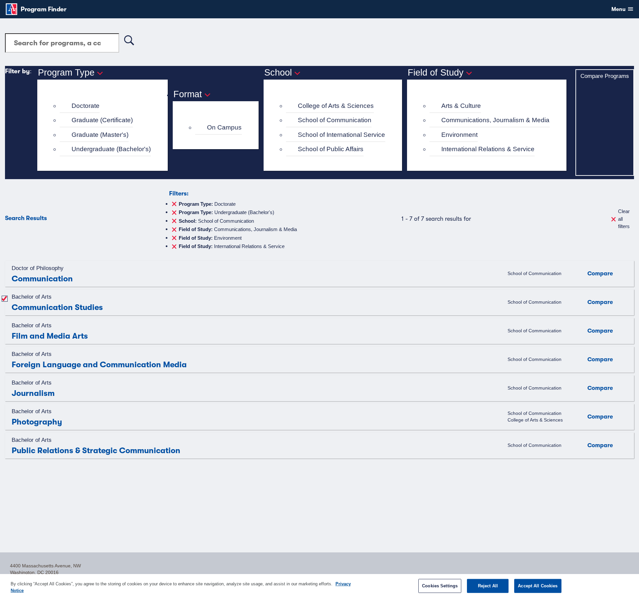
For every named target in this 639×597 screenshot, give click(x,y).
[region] (319, 585)
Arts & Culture (461, 105)
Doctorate (86, 105)
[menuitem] (105, 106)
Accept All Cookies (537, 585)
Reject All (488, 585)
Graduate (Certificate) (102, 120)
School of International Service (341, 134)
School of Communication (334, 120)
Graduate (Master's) (100, 134)
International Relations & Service (487, 149)
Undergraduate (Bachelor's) (111, 149)
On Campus (224, 127)
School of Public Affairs (330, 149)
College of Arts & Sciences (336, 105)
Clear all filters (624, 218)
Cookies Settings (440, 585)
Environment (459, 134)
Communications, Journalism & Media (495, 120)
